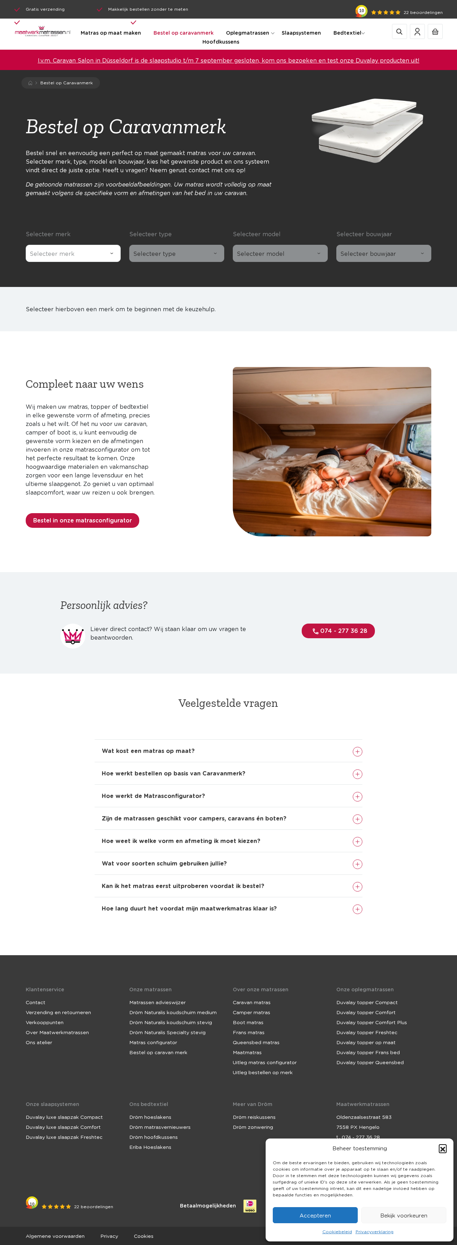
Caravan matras (252, 1002)
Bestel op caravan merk (158, 1052)
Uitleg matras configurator (265, 1062)
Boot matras (248, 1022)
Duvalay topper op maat (366, 1042)
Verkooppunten (45, 1022)
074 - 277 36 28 (342, 630)
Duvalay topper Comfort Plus (371, 1022)
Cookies (144, 1235)
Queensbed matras (256, 1042)
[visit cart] (435, 31)
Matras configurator (153, 1042)
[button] (442, 1148)
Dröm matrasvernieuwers (160, 1127)
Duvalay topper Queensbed (370, 1062)
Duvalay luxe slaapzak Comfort (63, 1127)
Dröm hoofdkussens (153, 1137)
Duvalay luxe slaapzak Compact (64, 1116)
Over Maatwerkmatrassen (57, 1032)
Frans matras (249, 1032)
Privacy (109, 1235)
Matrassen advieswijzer (157, 1002)
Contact (35, 1002)
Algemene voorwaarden (55, 1235)
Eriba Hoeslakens (150, 1147)
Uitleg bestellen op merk (263, 1072)
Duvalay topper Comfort (366, 1012)
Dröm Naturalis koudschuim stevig (170, 1022)
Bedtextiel (347, 32)
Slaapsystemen (301, 32)
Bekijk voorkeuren (403, 1215)
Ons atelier (39, 1042)
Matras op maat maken (111, 32)
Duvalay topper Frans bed (368, 1052)
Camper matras (251, 1012)
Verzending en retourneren (58, 1012)
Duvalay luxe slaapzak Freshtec (64, 1137)
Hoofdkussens (220, 41)
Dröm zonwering (253, 1127)
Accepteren (315, 1215)
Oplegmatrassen (247, 32)
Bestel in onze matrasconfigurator (82, 520)
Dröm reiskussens (254, 1116)
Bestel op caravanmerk (184, 32)
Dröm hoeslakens (150, 1116)
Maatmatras (247, 1052)
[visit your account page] (417, 31)
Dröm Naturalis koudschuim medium (173, 1012)
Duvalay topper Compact (367, 1002)
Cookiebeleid (337, 1231)
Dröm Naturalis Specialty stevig (167, 1032)
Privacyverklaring (374, 1231)
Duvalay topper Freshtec (366, 1032)
